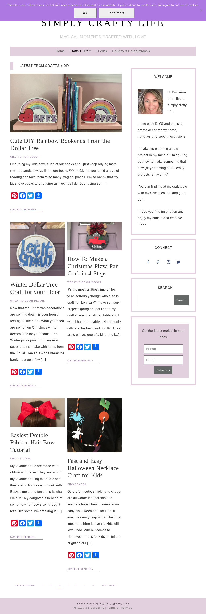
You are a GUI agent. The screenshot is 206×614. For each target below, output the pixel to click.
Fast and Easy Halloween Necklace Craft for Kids (93, 468)
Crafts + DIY (79, 51)
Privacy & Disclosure (89, 608)
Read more (116, 12)
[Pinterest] (158, 263)
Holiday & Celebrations (130, 51)
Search (165, 287)
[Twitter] (178, 263)
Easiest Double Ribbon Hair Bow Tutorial (32, 442)
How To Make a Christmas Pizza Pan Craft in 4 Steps (93, 266)
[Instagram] (178, 257)
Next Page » (109, 585)
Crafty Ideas (20, 458)
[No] (201, 10)
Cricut (100, 51)
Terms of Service (119, 608)
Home (60, 51)
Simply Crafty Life (103, 22)
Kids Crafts (76, 484)
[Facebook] (148, 263)
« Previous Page (25, 585)
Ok (85, 12)
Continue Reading (22, 209)
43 (94, 585)
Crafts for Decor (25, 157)
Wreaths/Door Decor (27, 301)
